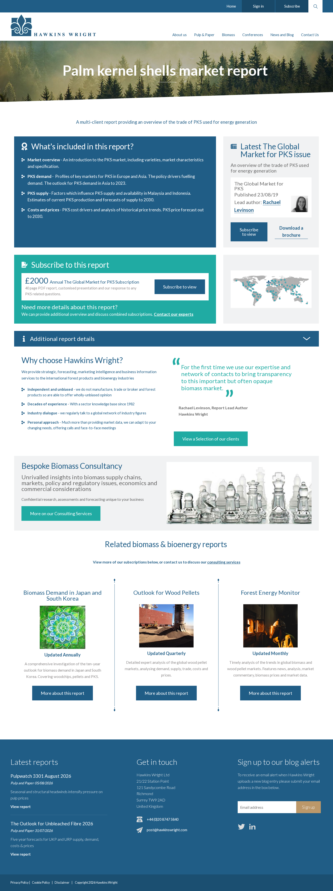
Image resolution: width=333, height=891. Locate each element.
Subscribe (292, 6)
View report (20, 807)
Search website (315, 6)
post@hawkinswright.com (167, 830)
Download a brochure (291, 231)
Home (231, 6)
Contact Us (310, 35)
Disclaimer (62, 882)
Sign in (258, 6)
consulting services (223, 562)
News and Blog (282, 35)
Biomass (228, 35)
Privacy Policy (19, 882)
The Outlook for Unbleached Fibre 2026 (51, 823)
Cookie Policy (41, 882)
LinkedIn (252, 826)
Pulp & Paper (204, 35)
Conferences (252, 35)
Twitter (241, 826)
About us (179, 35)
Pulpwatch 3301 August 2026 (40, 776)
